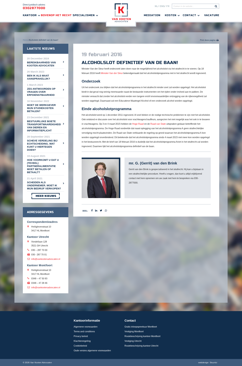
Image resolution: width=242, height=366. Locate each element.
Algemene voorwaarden (85, 327)
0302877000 (34, 8)
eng (162, 6)
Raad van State (158, 124)
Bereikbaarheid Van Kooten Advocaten (41, 64)
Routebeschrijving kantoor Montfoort (142, 336)
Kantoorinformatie (87, 320)
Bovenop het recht (56, 15)
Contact (189, 15)
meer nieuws (46, 195)
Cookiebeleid (80, 346)
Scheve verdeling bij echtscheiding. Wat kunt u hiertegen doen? (42, 145)
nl (156, 6)
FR (167, 6)
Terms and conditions (84, 331)
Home (25, 40)
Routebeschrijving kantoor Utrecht (141, 346)
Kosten (170, 15)
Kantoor (30, 15)
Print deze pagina (208, 40)
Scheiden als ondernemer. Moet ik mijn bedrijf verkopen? (44, 185)
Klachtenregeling (82, 341)
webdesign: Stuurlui (207, 362)
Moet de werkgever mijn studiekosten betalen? (41, 108)
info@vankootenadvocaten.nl (45, 259)
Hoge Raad (138, 124)
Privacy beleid (81, 336)
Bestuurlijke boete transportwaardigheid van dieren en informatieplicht (44, 126)
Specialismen (84, 15)
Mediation (152, 15)
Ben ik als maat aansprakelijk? (38, 77)
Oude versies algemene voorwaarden (92, 350)
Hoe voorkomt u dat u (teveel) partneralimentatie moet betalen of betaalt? (43, 166)
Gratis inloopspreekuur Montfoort (141, 327)
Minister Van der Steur (112, 73)
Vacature (211, 15)
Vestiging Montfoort (134, 331)
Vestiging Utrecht (133, 341)
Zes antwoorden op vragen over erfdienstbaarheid (41, 91)
